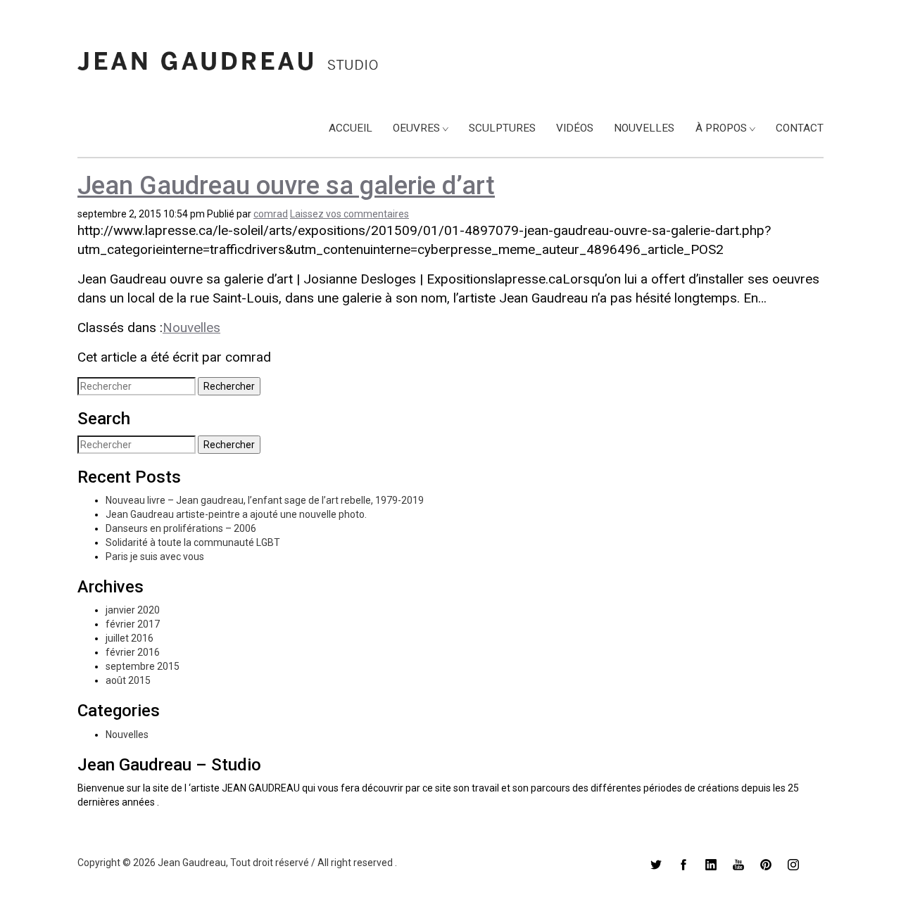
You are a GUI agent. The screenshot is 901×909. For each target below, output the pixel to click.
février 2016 (133, 652)
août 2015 (128, 680)
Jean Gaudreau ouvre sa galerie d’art (286, 186)
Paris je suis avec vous (155, 556)
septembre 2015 (142, 666)
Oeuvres (416, 128)
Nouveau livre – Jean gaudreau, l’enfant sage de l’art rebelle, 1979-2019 (265, 500)
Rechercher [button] (229, 386)
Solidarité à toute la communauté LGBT (193, 542)
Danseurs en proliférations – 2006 (181, 528)
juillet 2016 (129, 638)
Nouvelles (644, 128)
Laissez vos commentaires (349, 214)
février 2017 (133, 624)
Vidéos (574, 128)
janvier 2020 (133, 610)
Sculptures (502, 128)
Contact (800, 128)
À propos (721, 128)
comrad (270, 214)
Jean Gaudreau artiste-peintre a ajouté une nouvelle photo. (236, 514)
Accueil (350, 128)
